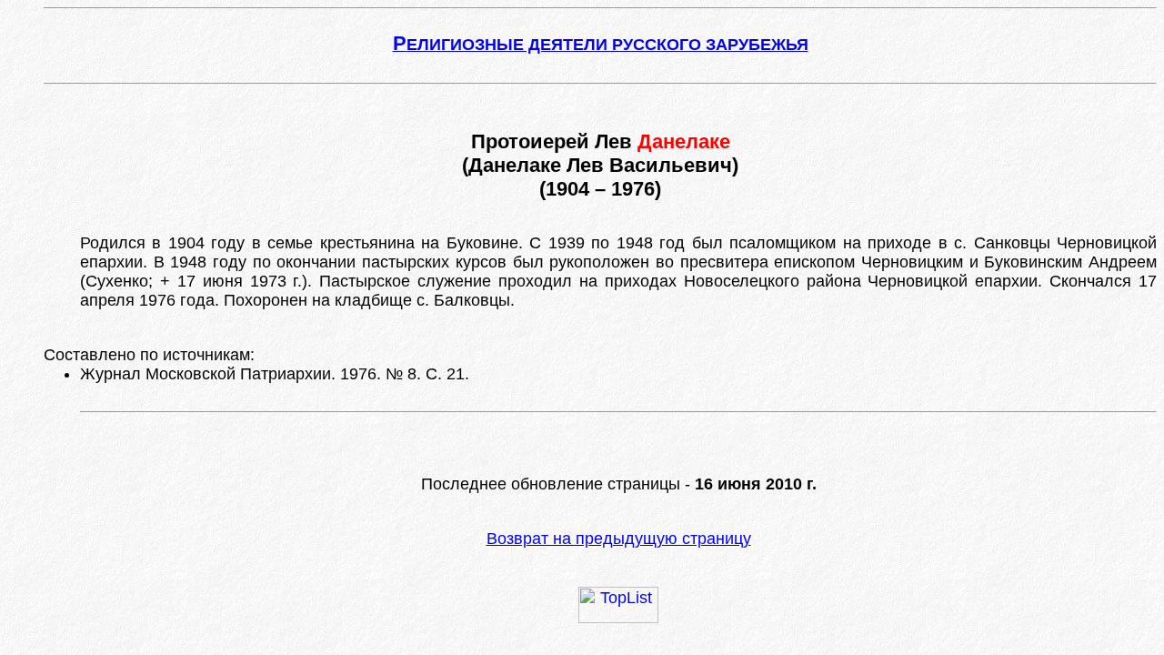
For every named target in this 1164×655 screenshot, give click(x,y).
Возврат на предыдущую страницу (619, 538)
